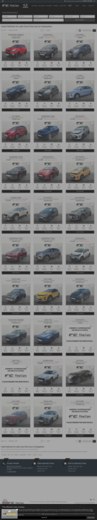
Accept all (44, 517)
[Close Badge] (17, 509)
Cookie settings (91, 517)
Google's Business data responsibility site (49, 513)
